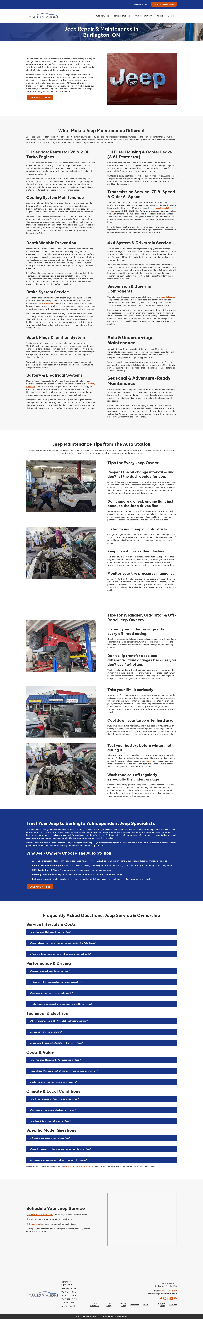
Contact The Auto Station (78, 1166)
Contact (172, 16)
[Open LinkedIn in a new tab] (168, 1298)
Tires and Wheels (122, 16)
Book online (34, 1224)
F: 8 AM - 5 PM (68, 1303)
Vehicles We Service (145, 16)
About (160, 16)
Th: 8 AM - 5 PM (69, 1299)
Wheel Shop (123, 1305)
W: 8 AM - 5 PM (68, 1296)
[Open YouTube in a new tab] (175, 1298)
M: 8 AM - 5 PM (68, 1288)
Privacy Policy (161, 1305)
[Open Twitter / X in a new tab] (171, 1298)
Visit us (32, 1219)
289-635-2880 (141, 4)
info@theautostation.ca (165, 1293)
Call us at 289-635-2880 (41, 1214)
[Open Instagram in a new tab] (164, 1298)
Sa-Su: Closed (68, 1306)
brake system (47, 303)
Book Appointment (40, 97)
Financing (134, 1305)
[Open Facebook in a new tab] (161, 1298)
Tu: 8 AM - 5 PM (68, 1292)
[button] (101, 932)
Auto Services (102, 16)
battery (149, 761)
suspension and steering (163, 297)
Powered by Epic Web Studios (115, 1316)
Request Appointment (164, 4)
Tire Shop (108, 1305)
